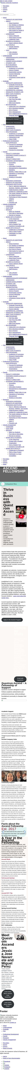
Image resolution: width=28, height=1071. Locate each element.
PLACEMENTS (10, 128)
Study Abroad (13, 75)
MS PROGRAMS (11, 104)
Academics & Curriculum (16, 68)
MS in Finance (13, 110)
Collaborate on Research (16, 229)
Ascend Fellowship (14, 74)
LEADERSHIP (10, 34)
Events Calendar (14, 88)
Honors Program (14, 70)
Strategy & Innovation (15, 177)
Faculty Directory (14, 46)
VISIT (7, 50)
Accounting (12, 162)
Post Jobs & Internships (16, 213)
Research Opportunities (16, 135)
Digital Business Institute (16, 190)
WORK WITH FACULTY (13, 228)
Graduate (6, 81)
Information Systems (15, 166)
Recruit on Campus (14, 215)
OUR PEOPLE (10, 45)
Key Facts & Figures (15, 28)
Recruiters (6, 6)
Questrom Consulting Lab (16, 226)
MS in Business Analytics (16, 108)
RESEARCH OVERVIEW (13, 181)
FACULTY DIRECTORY (13, 159)
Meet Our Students (14, 211)
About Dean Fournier (15, 37)
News (4, 11)
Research (6, 179)
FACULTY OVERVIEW (13, 153)
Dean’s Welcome (14, 36)
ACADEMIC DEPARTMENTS (15, 161)
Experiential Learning (15, 72)
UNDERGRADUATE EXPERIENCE (16, 57)
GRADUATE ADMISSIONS (14, 83)
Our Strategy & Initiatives (16, 25)
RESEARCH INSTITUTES (14, 184)
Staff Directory (13, 48)
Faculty (5, 152)
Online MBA (12, 101)
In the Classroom (14, 219)
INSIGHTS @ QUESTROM (14, 19)
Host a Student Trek (15, 224)
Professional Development (11, 141)
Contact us (13, 1022)
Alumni (5, 7)
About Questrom (14, 23)
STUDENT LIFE (11, 63)
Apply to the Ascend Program (12, 620)
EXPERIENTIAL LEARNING (14, 90)
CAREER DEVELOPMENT (14, 61)
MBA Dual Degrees (14, 103)
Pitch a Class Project (15, 231)
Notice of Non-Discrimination (11, 1058)
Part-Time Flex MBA (15, 99)
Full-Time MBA (13, 97)
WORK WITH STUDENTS (14, 217)
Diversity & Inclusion (15, 26)
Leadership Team (14, 39)
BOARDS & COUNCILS (13, 41)
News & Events (7, 1048)
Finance (11, 164)
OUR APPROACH (11, 142)
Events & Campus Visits (16, 86)
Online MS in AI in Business (17, 106)
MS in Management (15, 112)
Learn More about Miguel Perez (8, 1004)
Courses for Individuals (16, 144)
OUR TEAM (9, 208)
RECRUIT (9, 210)
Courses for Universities (16, 150)
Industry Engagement (9, 204)
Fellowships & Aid (14, 137)
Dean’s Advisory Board (16, 43)
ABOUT (8, 21)
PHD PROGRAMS (11, 132)
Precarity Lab (13, 202)
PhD (4, 124)
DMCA (5, 1056)
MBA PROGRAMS (11, 95)
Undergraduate (7, 55)
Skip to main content (6, 1)
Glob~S (11, 200)
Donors (5, 9)
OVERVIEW (9, 206)
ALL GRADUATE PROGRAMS (14, 118)
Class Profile (13, 139)
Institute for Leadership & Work (18, 191)
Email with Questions (20, 679)
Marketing (12, 170)
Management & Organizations (18, 168)
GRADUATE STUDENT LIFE (14, 92)
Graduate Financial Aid (16, 84)
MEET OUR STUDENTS (13, 94)
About (4, 17)
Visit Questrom (13, 54)
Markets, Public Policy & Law (17, 171)
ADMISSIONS (10, 59)
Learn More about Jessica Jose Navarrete (8, 994)
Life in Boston (13, 52)
